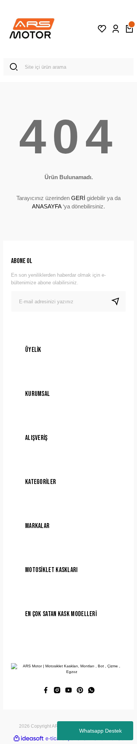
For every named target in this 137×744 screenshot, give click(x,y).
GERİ (78, 198)
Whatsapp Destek (100, 731)
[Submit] (118, 301)
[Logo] (32, 29)
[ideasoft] (28, 738)
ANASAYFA (46, 206)
